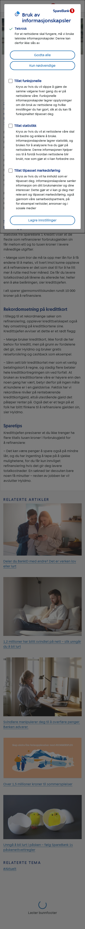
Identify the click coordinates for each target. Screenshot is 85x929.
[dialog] (42, 116)
